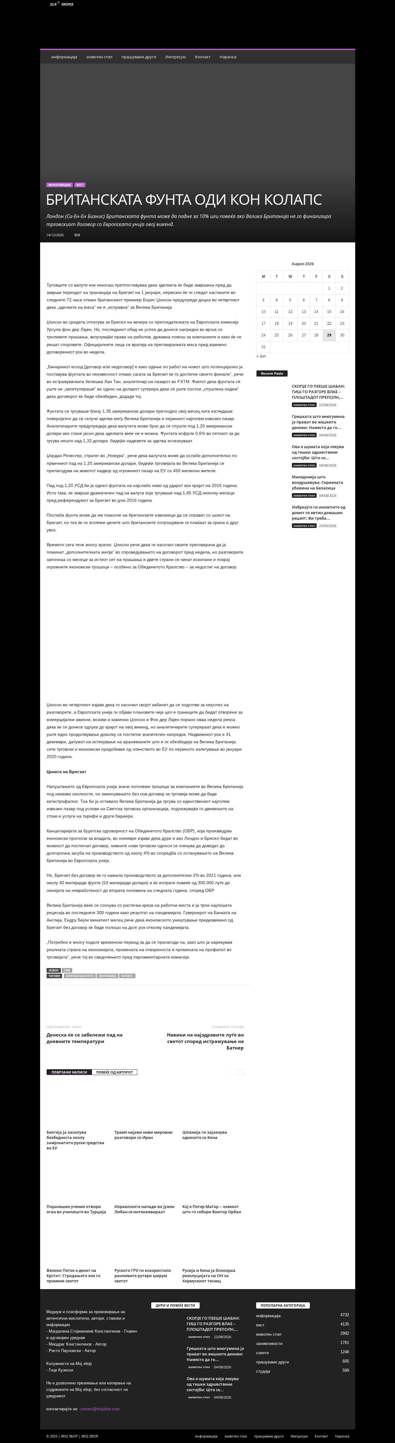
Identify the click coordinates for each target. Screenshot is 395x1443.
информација (64, 57)
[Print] (161, 1003)
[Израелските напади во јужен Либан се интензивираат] (145, 1179)
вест (80, 185)
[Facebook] (337, 4)
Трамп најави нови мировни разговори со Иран (143, 1134)
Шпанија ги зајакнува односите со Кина (204, 1134)
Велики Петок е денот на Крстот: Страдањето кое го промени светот (73, 1276)
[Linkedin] (133, 1003)
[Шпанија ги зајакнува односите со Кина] (213, 1105)
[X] (104, 1003)
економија (107, 976)
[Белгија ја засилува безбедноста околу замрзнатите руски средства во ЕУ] (77, 1105)
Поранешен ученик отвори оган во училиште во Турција (76, 1209)
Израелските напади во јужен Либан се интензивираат (144, 1209)
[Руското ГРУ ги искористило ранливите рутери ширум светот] (145, 1243)
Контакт (202, 57)
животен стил (99, 57)
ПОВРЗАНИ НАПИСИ (69, 1072)
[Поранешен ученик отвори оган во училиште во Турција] (77, 1179)
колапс (127, 976)
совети (262, 1352)
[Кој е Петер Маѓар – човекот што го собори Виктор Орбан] (213, 1179)
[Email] (147, 1003)
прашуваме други (139, 57)
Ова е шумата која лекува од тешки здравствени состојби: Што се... (318, 452)
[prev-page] (233, 1072)
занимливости (269, 1343)
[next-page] (241, 1072)
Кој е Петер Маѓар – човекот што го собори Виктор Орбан (211, 1209)
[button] (346, 57)
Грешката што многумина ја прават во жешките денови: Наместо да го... (318, 422)
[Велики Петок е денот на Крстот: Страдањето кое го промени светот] (77, 1243)
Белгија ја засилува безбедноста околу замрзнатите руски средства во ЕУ (75, 1140)
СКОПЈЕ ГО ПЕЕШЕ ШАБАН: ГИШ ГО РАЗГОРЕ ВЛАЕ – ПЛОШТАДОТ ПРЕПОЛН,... (318, 391)
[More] (189, 1003)
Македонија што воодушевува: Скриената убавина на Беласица (317, 482)
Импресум (175, 57)
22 (329, 323)
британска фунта (80, 976)
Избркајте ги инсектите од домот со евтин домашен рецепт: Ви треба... (318, 512)
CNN (67, 970)
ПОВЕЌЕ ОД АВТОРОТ (114, 1072)
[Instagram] (347, 4)
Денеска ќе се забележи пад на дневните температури (85, 1038)
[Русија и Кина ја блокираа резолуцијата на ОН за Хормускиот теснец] (213, 1243)
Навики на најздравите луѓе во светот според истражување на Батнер (205, 1041)
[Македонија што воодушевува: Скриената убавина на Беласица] (271, 485)
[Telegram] (175, 1003)
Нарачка (228, 57)
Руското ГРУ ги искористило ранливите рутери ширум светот (142, 1276)
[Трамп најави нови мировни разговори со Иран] (145, 1105)
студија (263, 1371)
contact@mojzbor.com (100, 1409)
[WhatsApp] (118, 1003)
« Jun (261, 356)
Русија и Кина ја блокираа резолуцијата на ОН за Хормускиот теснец (208, 1276)
